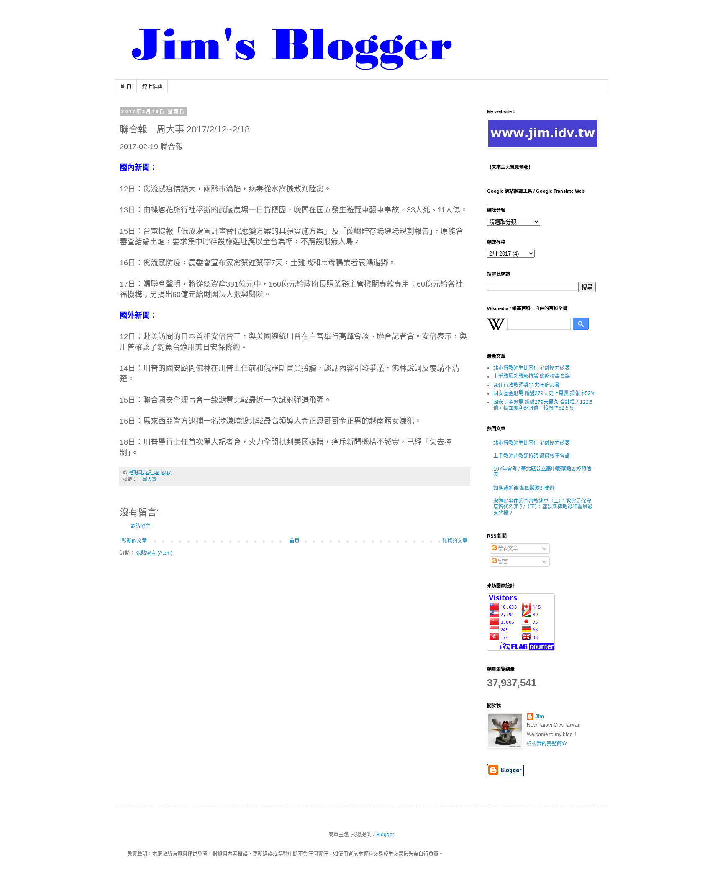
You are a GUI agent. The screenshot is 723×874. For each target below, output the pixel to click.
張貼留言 (140, 526)
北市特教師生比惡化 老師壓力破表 (531, 368)
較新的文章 (134, 541)
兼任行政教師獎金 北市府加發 (526, 385)
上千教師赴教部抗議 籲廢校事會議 (531, 376)
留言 (502, 561)
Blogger (385, 835)
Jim (539, 716)
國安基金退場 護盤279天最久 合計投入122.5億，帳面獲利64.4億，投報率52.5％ (543, 405)
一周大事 (147, 479)
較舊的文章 (454, 541)
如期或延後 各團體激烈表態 (524, 488)
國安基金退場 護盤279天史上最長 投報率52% (544, 393)
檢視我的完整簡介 (547, 744)
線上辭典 (152, 87)
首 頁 (125, 87)
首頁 (295, 541)
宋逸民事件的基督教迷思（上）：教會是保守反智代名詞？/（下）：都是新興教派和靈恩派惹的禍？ (542, 507)
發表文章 (507, 548)
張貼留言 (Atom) (154, 553)
